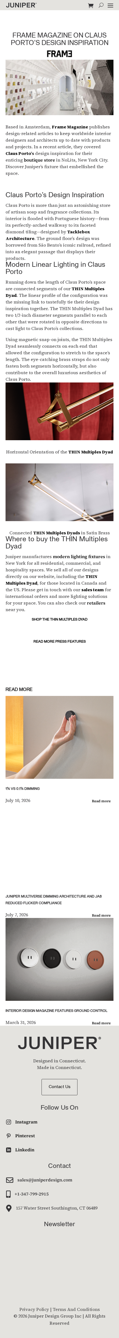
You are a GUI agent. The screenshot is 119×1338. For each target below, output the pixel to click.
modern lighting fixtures (79, 556)
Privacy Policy (34, 1309)
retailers (96, 603)
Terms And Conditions (76, 1309)
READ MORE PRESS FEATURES (59, 641)
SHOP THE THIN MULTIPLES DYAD (59, 619)
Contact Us (59, 1087)
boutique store (39, 160)
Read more (101, 801)
